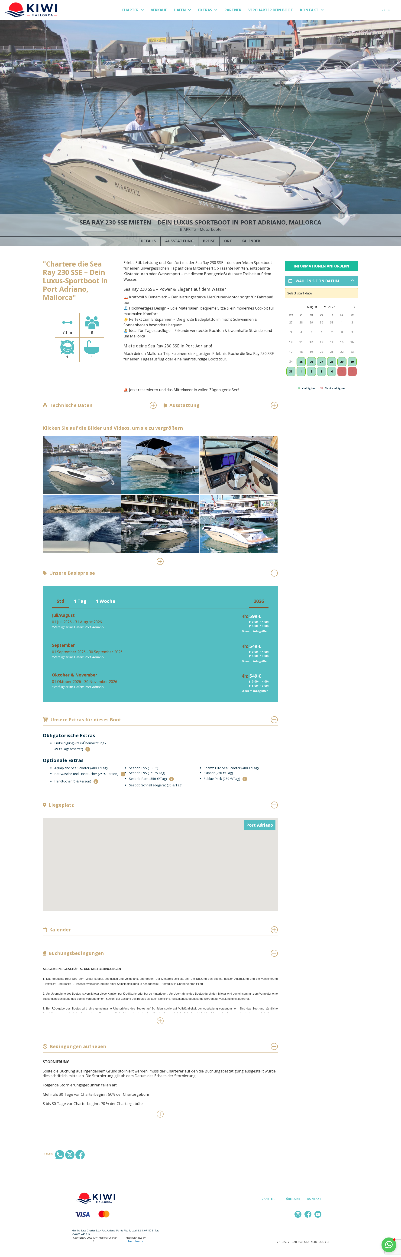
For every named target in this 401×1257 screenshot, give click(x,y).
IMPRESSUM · (283, 1242)
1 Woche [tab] (105, 601)
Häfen (180, 10)
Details (148, 241)
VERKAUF (159, 10)
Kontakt (309, 10)
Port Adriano (259, 825)
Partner (232, 10)
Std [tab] (61, 601)
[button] (87, 749)
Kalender (251, 241)
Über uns (293, 1199)
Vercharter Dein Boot (270, 10)
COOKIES (324, 1242)
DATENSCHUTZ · (301, 1242)
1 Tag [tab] (80, 601)
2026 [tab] (259, 601)
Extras (205, 10)
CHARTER (130, 10)
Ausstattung (179, 241)
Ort (228, 241)
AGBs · (314, 1242)
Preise (209, 241)
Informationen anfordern (321, 266)
